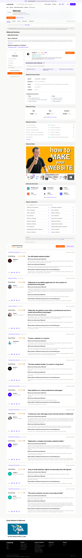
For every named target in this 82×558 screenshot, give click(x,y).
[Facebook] (75, 555)
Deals (61, 4)
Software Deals (23, 545)
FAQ (7, 547)
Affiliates (7, 548)
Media (11, 65)
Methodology (64, 29)
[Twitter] (12, 272)
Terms (13, 556)
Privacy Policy (17, 556)
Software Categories (24, 543)
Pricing (18, 21)
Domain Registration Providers (23, 47)
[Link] (19, 272)
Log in (68, 4)
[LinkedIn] (14, 272)
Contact (7, 546)
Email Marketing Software (39, 546)
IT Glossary (51, 545)
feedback (62, 239)
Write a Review (48, 4)
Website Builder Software (12, 47)
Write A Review (23, 549)
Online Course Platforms (39, 550)
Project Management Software (40, 545)
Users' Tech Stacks (24, 547)
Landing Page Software (38, 549)
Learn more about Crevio (50, 59)
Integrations (31, 21)
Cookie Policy (8, 556)
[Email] (17, 272)
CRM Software (37, 543)
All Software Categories (39, 551)
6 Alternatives (51, 197)
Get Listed (64, 543)
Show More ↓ (10, 43)
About (7, 544)
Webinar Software (38, 547)
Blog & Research (51, 543)
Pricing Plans (52, 117)
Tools (50, 546)
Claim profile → (28, 24)
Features (11, 63)
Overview (8, 21)
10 (20, 14)
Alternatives (24, 21)
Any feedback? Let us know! (15, 76)
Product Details (13, 58)
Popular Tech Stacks (24, 546)
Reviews (14, 21)
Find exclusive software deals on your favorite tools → (46, 1)
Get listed (73, 4)
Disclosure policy (59, 29)
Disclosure (28, 556)
